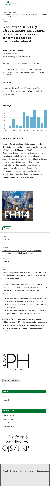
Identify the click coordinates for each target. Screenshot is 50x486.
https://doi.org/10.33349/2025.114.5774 (23, 63)
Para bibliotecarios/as (10, 423)
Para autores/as (8, 419)
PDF (7, 228)
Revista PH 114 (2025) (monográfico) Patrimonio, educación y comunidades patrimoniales (24, 15)
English (5, 396)
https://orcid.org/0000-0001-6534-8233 (16, 57)
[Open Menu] (2, 2)
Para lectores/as (8, 415)
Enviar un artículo (11, 381)
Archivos (12, 12)
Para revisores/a (8, 426)
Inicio (4, 12)
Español (5, 400)
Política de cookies (42, 471)
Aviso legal (7, 471)
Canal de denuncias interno (23, 471)
